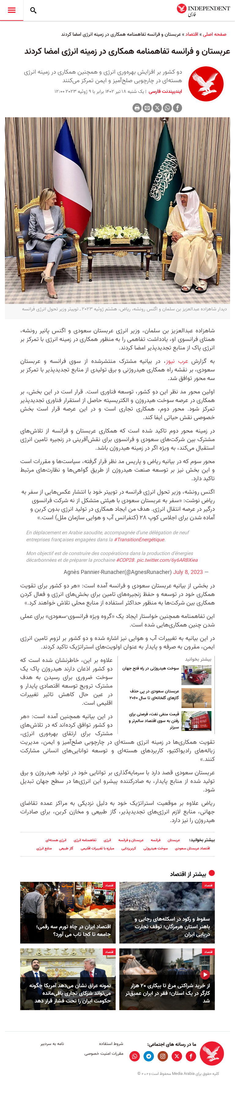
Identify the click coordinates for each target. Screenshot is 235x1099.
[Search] (33, 10)
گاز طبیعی (66, 848)
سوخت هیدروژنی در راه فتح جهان (150, 668)
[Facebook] (177, 107)
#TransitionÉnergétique (139, 540)
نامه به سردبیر (52, 1043)
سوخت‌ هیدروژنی (156, 848)
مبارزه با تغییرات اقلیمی (97, 848)
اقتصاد (191, 34)
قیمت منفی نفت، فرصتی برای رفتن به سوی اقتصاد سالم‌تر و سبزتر (154, 721)
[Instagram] (163, 1056)
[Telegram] (149, 1056)
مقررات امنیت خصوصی (103, 1053)
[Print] (137, 107)
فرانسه (155, 840)
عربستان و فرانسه (131, 840)
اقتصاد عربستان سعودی (192, 848)
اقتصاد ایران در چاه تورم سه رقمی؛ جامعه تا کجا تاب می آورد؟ (73, 930)
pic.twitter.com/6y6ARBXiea (167, 560)
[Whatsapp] (167, 107)
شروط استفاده (111, 1043)
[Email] (147, 107)
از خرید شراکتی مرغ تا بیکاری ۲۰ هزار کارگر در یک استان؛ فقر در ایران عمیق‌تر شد (167, 993)
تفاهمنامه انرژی (85, 840)
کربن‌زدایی (128, 848)
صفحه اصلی (214, 34)
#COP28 (125, 560)
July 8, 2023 (188, 572)
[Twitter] (157, 107)
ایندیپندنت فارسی (164, 92)
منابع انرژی (44, 848)
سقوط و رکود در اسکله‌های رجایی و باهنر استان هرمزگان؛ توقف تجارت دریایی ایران (172, 927)
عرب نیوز (177, 361)
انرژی (107, 840)
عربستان (174, 840)
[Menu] (11, 10)
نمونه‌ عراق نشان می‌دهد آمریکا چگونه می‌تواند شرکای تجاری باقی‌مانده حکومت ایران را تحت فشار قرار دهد (70, 993)
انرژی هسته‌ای (56, 840)
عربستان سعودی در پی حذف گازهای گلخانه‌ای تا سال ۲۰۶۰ (154, 695)
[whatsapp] (134, 1056)
